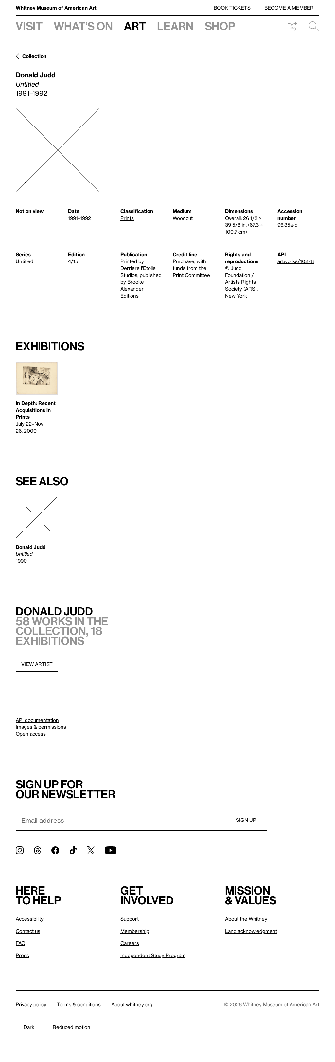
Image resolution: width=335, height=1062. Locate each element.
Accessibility (30, 919)
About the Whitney (246, 919)
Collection (34, 56)
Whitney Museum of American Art (56, 7)
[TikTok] (73, 850)
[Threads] (37, 850)
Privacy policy (31, 1004)
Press (22, 955)
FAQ (20, 943)
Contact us (28, 931)
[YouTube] (110, 850)
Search (311, 26)
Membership (134, 931)
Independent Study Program (152, 955)
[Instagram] (19, 850)
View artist (37, 664)
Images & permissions (41, 727)
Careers (129, 943)
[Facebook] (55, 850)
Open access (31, 734)
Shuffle (292, 26)
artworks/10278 (295, 261)
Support (129, 919)
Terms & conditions (79, 1004)
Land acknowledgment (251, 931)
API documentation (37, 720)
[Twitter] (91, 850)
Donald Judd (35, 75)
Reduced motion (71, 1027)
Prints (127, 218)
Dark (29, 1027)
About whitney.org (131, 1004)
